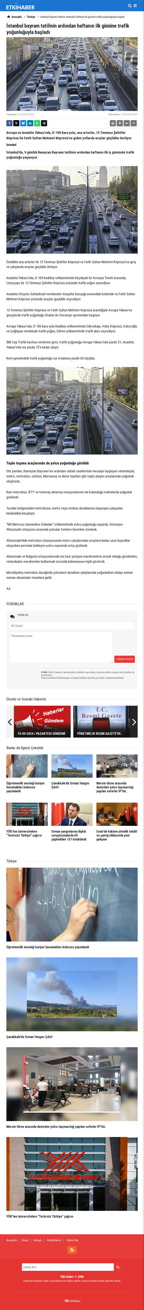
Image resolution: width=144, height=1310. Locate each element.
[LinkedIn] (30, 123)
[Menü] (135, 5)
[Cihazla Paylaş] (44, 123)
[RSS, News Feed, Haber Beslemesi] (72, 1250)
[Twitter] (16, 123)
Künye (25, 1240)
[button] (120, 123)
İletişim (38, 1240)
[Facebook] (9, 123)
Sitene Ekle (72, 1240)
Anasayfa (16, 16)
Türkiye (31, 16)
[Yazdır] (113, 123)
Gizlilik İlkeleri (54, 1240)
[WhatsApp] (37, 123)
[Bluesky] (23, 123)
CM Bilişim (75, 1301)
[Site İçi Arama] (129, 5)
